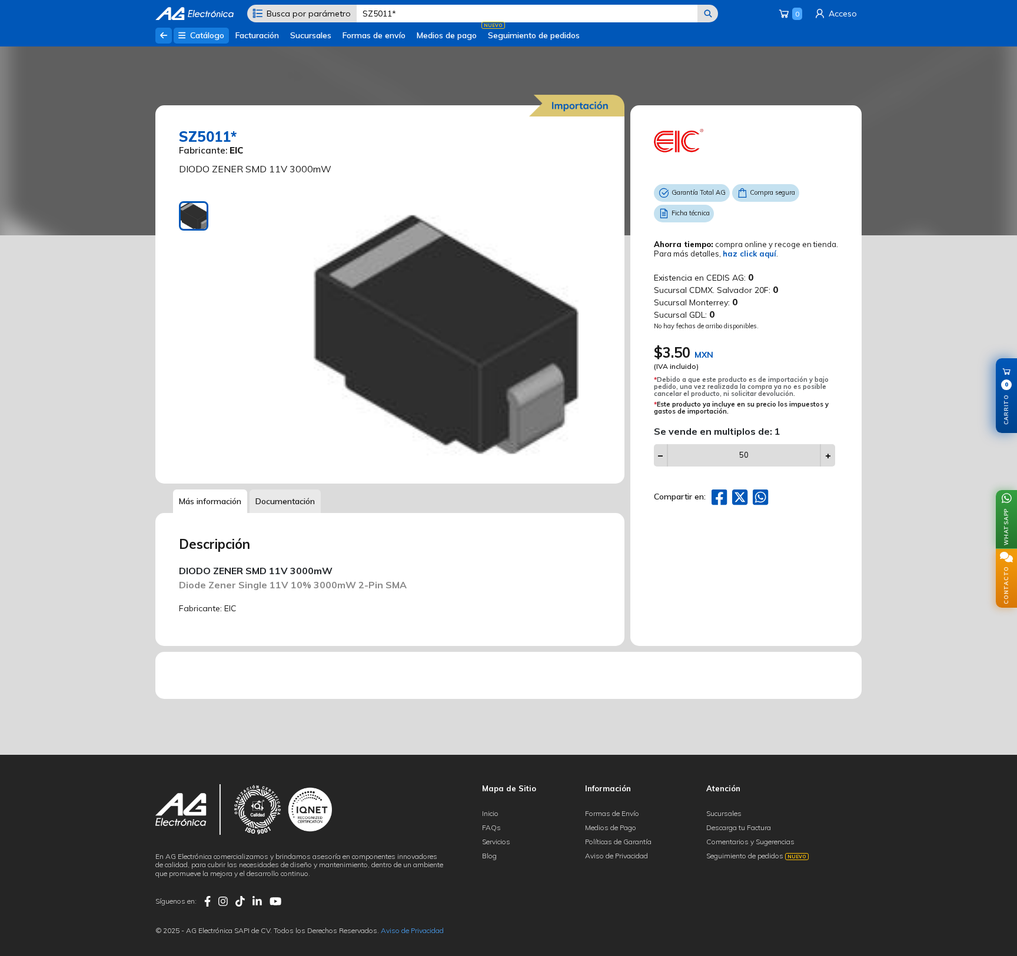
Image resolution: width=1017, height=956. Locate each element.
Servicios (496, 841)
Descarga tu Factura (738, 827)
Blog (489, 855)
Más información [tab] (210, 501)
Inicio (490, 813)
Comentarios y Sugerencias (750, 841)
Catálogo (206, 35)
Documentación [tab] (285, 501)
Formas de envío (374, 35)
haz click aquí (749, 253)
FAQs (491, 827)
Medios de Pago (610, 827)
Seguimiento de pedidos (534, 35)
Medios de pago (447, 35)
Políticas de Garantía (618, 841)
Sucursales (310, 35)
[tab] (193, 216)
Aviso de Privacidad (616, 855)
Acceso (841, 13)
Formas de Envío (612, 813)
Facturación (257, 35)
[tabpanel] (446, 333)
